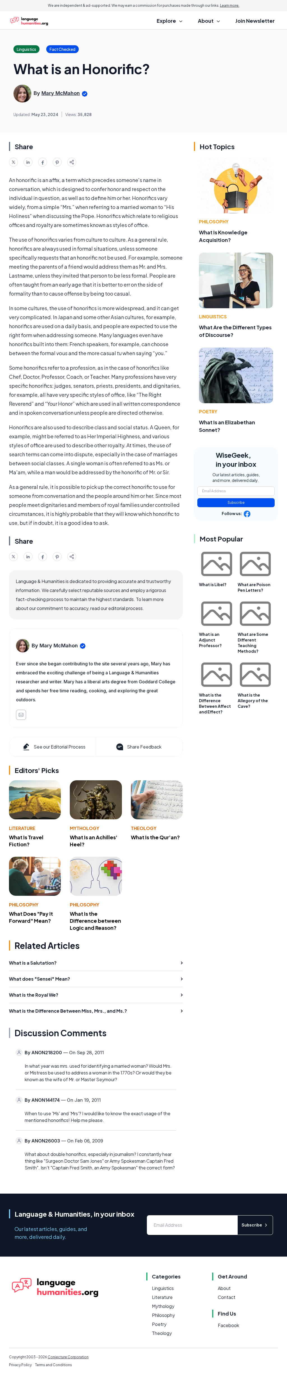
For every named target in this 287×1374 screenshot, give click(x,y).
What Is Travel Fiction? (26, 840)
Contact (226, 1297)
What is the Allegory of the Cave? (253, 700)
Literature (22, 828)
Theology (143, 828)
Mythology (84, 828)
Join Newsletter (255, 20)
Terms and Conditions (53, 1365)
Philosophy (23, 905)
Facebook (228, 1325)
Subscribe (236, 502)
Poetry (208, 411)
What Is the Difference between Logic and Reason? (95, 920)
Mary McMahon (60, 93)
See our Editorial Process (59, 747)
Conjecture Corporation (68, 1357)
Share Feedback (144, 747)
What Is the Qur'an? (155, 837)
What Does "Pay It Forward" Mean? (31, 917)
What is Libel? (212, 584)
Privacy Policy (20, 1365)
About (224, 1288)
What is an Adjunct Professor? (210, 640)
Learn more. (229, 5)
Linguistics (213, 316)
